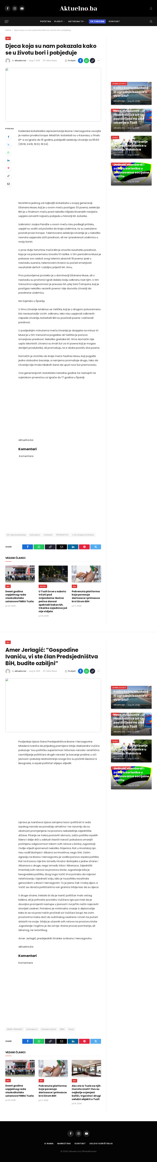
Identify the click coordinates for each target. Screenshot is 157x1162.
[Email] (8, 184)
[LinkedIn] (8, 160)
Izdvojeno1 (31, 1029)
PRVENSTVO (62, 534)
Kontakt (114, 21)
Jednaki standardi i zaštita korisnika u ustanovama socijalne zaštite (131, 170)
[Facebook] (8, 137)
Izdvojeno (35, 534)
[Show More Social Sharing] (98, 60)
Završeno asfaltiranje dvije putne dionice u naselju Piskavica (130, 146)
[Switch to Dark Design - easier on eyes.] (150, 8)
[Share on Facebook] (80, 60)
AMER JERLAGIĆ (15, 1029)
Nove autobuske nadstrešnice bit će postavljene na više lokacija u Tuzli (128, 117)
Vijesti (58, 21)
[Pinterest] (8, 168)
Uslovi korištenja (101, 1143)
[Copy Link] (92, 60)
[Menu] (7, 21)
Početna (45, 21)
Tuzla (115, 137)
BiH (8, 38)
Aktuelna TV (76, 21)
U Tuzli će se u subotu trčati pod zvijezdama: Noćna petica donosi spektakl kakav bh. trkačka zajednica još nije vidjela (53, 601)
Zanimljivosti (119, 83)
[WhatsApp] (8, 152)
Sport (43, 586)
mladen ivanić (48, 1029)
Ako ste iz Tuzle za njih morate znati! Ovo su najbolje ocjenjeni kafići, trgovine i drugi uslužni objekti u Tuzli (86, 1092)
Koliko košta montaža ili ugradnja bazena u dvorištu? (130, 92)
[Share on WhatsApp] (86, 60)
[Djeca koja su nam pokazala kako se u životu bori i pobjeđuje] (53, 95)
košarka (48, 534)
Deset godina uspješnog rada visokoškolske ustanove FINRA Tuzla (19, 596)
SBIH (62, 1029)
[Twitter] (8, 145)
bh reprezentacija (16, 534)
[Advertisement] (59, 173)
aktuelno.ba (20, 60)
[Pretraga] (150, 21)
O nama (48, 1143)
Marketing (64, 1143)
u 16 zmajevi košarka (83, 534)
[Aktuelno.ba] (78, 8)
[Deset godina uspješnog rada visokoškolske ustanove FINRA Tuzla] (20, 574)
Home (8, 30)
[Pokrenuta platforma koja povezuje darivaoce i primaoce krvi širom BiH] (86, 574)
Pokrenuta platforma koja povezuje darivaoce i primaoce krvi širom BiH (86, 596)
